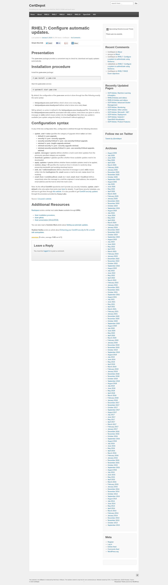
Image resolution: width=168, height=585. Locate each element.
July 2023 (111, 242)
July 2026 (111, 155)
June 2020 (111, 331)
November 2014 (113, 491)
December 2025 (113, 172)
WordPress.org (113, 551)
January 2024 (113, 227)
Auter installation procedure (45, 215)
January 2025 (113, 198)
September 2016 (114, 439)
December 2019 (113, 345)
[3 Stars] (35, 237)
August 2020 (112, 326)
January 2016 (113, 458)
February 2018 (113, 398)
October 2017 (113, 407)
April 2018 (111, 393)
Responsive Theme (120, 581)
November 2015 (113, 463)
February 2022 (113, 283)
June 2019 (111, 359)
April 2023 (111, 249)
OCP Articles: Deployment (117, 114)
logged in (46, 251)
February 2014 (113, 513)
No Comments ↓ (76, 38)
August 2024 (112, 211)
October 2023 (113, 235)
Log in (110, 544)
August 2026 (112, 153)
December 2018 (113, 374)
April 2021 (111, 307)
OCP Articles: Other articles (117, 110)
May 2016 (111, 448)
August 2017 (112, 412)
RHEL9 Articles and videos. (117, 98)
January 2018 (113, 400)
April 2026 (111, 162)
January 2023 (113, 256)
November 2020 (113, 319)
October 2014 (113, 494)
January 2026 (113, 170)
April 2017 (111, 422)
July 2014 (111, 501)
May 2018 (111, 391)
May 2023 (111, 247)
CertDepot (37, 5)
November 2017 (113, 405)
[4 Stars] (36, 237)
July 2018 (111, 386)
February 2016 (113, 455)
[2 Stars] (33, 237)
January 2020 (113, 343)
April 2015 (111, 479)
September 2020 (114, 323)
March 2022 (112, 280)
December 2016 (113, 431)
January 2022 (113, 285)
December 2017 (113, 403)
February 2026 (113, 167)
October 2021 (113, 292)
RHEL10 (77, 14)
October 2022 (113, 263)
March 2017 (112, 424)
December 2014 (113, 489)
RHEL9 (69, 14)
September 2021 (114, 295)
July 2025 (111, 184)
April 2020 (111, 335)
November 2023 (113, 232)
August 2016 (112, 441)
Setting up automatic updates (77, 225)
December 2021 (113, 287)
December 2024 (113, 201)
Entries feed (112, 547)
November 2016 (113, 434)
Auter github (39, 217)
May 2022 (111, 275)
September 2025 (114, 179)
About (39, 14)
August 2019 (112, 355)
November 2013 (113, 520)
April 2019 (111, 364)
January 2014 (113, 515)
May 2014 (111, 506)
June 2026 (111, 158)
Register (111, 542)
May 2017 (111, 419)
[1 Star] (32, 237)
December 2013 (113, 518)
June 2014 (111, 503)
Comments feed (113, 549)
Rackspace (36, 210)
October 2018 (113, 379)
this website (57, 191)
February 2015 (113, 484)
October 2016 (113, 436)
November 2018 (113, 376)
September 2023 (114, 237)
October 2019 (113, 350)
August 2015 (112, 470)
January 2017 (113, 429)
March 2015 (112, 482)
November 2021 (113, 290)
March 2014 (112, 511)
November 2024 (113, 203)
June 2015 (111, 475)
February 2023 (113, 254)
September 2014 (114, 496)
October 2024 (113, 206)
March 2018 (112, 395)
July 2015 (111, 472)
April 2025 (111, 191)
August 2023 (112, 239)
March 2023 (112, 251)
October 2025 (113, 177)
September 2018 (114, 381)
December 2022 (113, 259)
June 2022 (111, 273)
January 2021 (113, 314)
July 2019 (111, 357)
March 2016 (112, 453)
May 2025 (111, 189)
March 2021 (112, 309)
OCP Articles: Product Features (119, 122)
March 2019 (112, 367)
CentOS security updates (89, 191)
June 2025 (111, 186)
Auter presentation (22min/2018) (46, 220)
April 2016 (111, 451)
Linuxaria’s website (44, 199)
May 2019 (111, 362)
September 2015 (114, 467)
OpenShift (86, 14)
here (63, 189)
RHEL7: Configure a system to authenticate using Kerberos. (119, 59)
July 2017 (111, 415)
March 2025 (112, 194)
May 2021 (111, 304)
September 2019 (114, 352)
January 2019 (113, 371)
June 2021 (111, 302)
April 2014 (111, 508)
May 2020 (111, 333)
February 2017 (113, 427)
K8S (94, 14)
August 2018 (112, 383)
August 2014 (112, 499)
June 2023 (111, 244)
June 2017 (111, 417)
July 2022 (111, 271)
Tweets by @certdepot (113, 138)
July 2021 (111, 299)
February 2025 (113, 196)
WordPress (136, 581)
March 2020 (112, 338)
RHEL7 (54, 14)
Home (33, 14)
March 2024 (112, 223)
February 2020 (113, 340)
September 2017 (114, 410)
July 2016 (111, 443)
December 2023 (113, 230)
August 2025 (112, 182)
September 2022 (114, 266)
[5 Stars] (37, 237)
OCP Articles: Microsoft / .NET (118, 112)
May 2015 (111, 477)
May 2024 (111, 218)
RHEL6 (46, 14)
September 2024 (114, 208)
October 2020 (113, 321)
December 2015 (113, 460)
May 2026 (111, 160)
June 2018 (111, 388)
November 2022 (113, 261)
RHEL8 (62, 14)
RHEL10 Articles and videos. (118, 100)
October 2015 (113, 465)
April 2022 (111, 278)
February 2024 (113, 225)
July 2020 (111, 328)
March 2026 (112, 165)
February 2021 (113, 311)
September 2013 (114, 525)
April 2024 (111, 220)
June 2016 (111, 446)
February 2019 (113, 369)
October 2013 (113, 523)
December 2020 (113, 316)
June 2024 (111, 215)
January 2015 (113, 487)
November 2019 (113, 347)
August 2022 (112, 268)
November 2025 (113, 174)
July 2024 (111, 213)
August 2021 (112, 297)
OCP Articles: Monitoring (116, 107)
